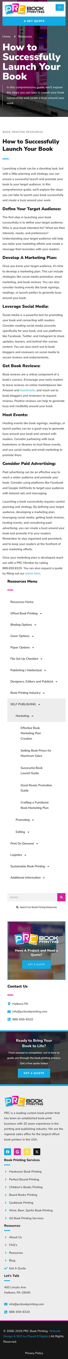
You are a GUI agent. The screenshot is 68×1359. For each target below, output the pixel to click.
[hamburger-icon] (60, 7)
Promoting (23, 820)
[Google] (17, 1151)
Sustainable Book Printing (27, 866)
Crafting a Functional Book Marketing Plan (35, 805)
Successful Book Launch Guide (31, 770)
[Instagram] (27, 1151)
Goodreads (27, 390)
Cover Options (20, 636)
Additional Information (25, 878)
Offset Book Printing (24, 613)
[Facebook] (7, 1151)
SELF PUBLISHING (23, 704)
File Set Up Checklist (24, 659)
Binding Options (21, 625)
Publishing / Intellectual (26, 670)
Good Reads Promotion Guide (36, 787)
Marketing (22, 716)
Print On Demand (22, 843)
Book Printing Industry (25, 693)
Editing (20, 832)
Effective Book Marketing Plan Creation (31, 733)
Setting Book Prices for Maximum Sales (36, 753)
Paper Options (20, 647)
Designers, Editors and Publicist (31, 681)
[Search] (61, 897)
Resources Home (22, 602)
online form (32, 573)
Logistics (16, 855)
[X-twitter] (36, 1151)
